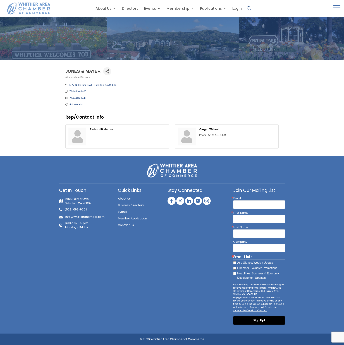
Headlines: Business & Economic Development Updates (258, 275)
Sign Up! (259, 320)
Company (240, 241)
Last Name (240, 227)
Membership (178, 8)
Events (122, 212)
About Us (103, 8)
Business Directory (131, 205)
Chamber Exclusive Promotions (257, 268)
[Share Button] (107, 71)
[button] (335, 8)
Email (237, 198)
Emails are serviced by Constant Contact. (254, 309)
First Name (241, 212)
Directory (130, 8)
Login (237, 8)
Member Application (132, 218)
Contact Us (126, 225)
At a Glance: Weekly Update (255, 262)
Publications (211, 8)
